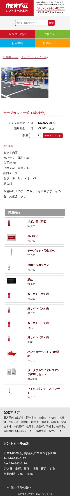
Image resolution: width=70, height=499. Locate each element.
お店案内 (17, 43)
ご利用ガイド (52, 34)
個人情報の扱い (21, 487)
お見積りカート (53, 43)
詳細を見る (34, 224)
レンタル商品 (17, 34)
